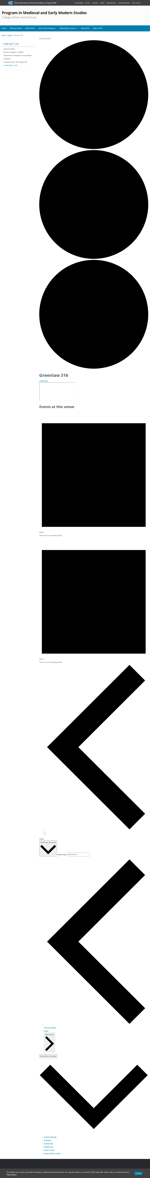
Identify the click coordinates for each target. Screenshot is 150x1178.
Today (41, 839)
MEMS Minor (30, 28)
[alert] (93, 473)
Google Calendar (50, 1137)
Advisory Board (16, 28)
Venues (9, 35)
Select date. (62, 854)
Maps (103, 3)
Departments (111, 3)
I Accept (138, 1173)
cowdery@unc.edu (10, 65)
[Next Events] (45, 833)
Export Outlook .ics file (52, 1153)
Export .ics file (49, 1150)
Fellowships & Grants (68, 28)
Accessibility (79, 3)
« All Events (43, 381)
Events (87, 3)
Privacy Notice (11, 1174)
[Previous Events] (96, 830)
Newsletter (85, 28)
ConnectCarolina (124, 3)
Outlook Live (48, 1147)
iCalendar (47, 1140)
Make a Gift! (97, 28)
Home (4, 28)
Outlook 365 (48, 1143)
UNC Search (136, 3)
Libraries (95, 3)
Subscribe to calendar (48, 1056)
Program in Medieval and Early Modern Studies (44, 12)
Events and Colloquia (46, 28)
